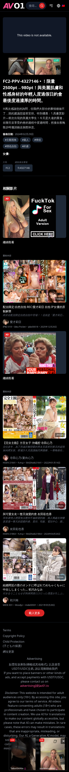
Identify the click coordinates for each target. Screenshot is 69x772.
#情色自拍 (10, 146)
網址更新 (8, 652)
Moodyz (19, 605)
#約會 (25, 146)
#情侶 (37, 139)
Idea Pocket (20, 326)
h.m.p (21, 462)
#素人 (25, 139)
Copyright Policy (14, 636)
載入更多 (34, 613)
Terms (7, 630)
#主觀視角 (10, 139)
